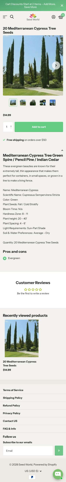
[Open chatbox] (58, 474)
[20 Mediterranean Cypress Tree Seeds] (21, 338)
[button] (12, 123)
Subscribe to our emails (17, 442)
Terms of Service (13, 390)
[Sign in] (53, 17)
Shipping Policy (12, 397)
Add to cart (39, 126)
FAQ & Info (9, 428)
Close (62, 5)
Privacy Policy (11, 413)
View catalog (5, 17)
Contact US (10, 421)
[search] (12, 17)
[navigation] (13, 103)
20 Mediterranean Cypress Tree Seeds (19, 363)
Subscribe (59, 451)
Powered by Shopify (45, 464)
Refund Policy (11, 405)
